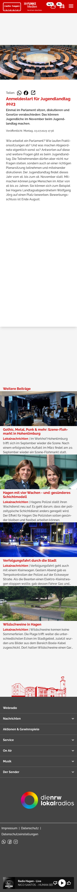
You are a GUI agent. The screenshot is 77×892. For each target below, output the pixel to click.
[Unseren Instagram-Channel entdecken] (15, 842)
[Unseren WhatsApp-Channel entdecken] (3, 842)
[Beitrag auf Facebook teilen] (26, 93)
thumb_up (69, 883)
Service (8, 740)
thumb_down (55, 883)
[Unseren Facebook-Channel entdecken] (9, 842)
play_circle (62, 883)
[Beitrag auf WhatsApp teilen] (19, 93)
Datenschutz (30, 828)
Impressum (9, 828)
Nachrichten (12, 718)
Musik (7, 761)
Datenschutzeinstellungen (19, 834)
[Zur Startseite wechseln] (12, 6)
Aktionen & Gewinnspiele (21, 729)
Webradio (10, 708)
